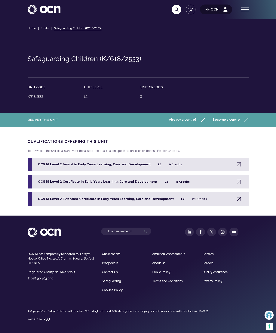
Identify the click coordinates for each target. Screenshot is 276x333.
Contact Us (110, 272)
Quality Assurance (215, 272)
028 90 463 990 (42, 278)
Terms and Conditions (167, 281)
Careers (208, 263)
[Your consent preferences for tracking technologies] (269, 326)
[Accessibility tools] (190, 9)
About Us (158, 263)
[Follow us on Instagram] (222, 232)
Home (32, 28)
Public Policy (161, 272)
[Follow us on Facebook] (200, 232)
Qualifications (111, 254)
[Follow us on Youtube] (233, 232)
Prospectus (110, 263)
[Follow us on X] (211, 232)
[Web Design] (47, 319)
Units (45, 28)
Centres (208, 254)
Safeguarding (111, 281)
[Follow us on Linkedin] (189, 232)
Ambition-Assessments (168, 254)
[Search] (176, 9)
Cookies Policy (112, 290)
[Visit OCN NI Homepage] (44, 9)
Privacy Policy (212, 281)
